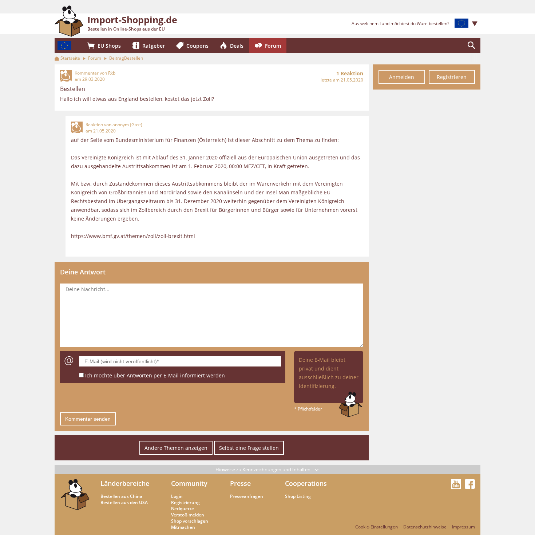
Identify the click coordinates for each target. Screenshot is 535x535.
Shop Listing (298, 496)
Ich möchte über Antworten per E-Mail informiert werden (155, 375)
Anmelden (401, 77)
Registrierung (185, 502)
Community (189, 483)
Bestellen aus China (121, 496)
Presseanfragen (246, 496)
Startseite (70, 58)
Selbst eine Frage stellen (249, 447)
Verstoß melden (187, 515)
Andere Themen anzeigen (175, 447)
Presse (240, 483)
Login (177, 496)
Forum (94, 58)
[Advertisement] (426, 203)
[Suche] (471, 45)
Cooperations (306, 483)
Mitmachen (183, 527)
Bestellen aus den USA (124, 502)
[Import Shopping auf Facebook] (470, 487)
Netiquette (182, 509)
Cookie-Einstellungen (376, 527)
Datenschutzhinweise (425, 527)
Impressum (463, 527)
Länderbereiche (124, 483)
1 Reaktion (349, 73)
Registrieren (452, 77)
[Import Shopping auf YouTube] (457, 487)
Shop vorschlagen (189, 521)
